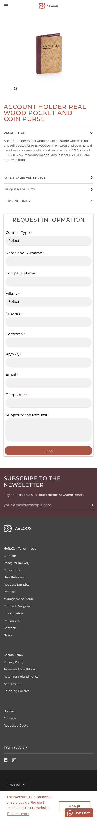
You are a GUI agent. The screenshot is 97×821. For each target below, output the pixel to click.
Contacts (10, 718)
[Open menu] (10, 5)
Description (15, 132)
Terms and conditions (19, 669)
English (14, 785)
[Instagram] (14, 760)
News (8, 635)
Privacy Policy (14, 662)
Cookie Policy (13, 655)
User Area (11, 711)
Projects (9, 591)
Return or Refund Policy (21, 676)
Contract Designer (17, 606)
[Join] (87, 504)
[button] (18, 814)
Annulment (12, 683)
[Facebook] (6, 760)
